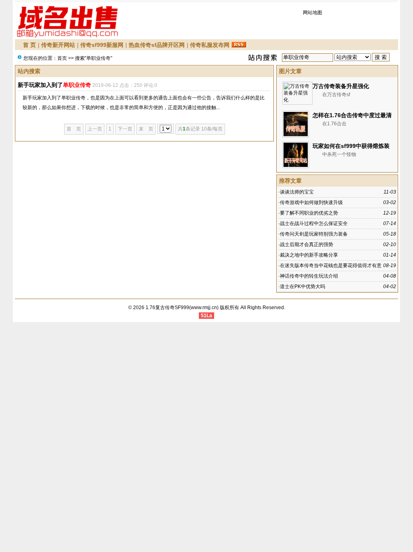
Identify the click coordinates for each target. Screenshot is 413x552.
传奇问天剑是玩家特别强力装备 (314, 234)
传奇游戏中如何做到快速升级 (311, 202)
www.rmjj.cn (204, 307)
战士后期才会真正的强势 (306, 244)
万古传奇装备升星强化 (341, 86)
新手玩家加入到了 (54, 85)
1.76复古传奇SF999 (167, 307)
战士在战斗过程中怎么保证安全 (314, 223)
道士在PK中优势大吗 (302, 286)
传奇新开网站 (58, 45)
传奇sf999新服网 (101, 45)
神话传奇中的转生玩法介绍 (309, 276)
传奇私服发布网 (209, 45)
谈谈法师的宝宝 (297, 192)
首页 (62, 58)
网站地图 (312, 12)
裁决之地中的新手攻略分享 (309, 255)
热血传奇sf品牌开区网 (157, 45)
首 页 (29, 45)
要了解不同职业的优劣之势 (309, 213)
